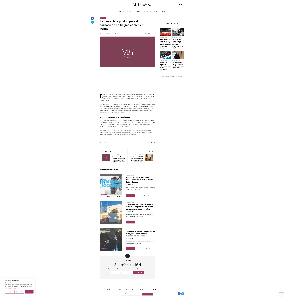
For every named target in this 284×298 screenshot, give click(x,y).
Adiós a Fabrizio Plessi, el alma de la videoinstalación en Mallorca (178, 65)
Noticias (129, 11)
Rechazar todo (19, 291)
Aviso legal (102, 289)
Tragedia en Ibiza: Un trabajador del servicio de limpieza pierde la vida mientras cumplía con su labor (140, 206)
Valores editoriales (124, 289)
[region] (19, 286)
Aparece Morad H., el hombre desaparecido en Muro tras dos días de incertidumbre (140, 180)
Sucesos (121, 11)
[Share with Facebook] (92, 18)
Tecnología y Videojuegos (150, 11)
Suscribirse (139, 272)
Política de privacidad (145, 289)
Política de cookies (112, 289)
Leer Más (130, 195)
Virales (162, 11)
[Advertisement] (127, 81)
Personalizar (9, 291)
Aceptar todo (29, 291)
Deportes (137, 11)
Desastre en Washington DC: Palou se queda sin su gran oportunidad (165, 66)
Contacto (155, 289)
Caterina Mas (114, 33)
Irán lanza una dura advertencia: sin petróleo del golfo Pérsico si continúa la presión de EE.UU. (165, 44)
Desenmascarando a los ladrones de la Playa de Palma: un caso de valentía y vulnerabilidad (140, 233)
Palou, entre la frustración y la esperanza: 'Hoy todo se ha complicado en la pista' (177, 44)
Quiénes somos (134, 289)
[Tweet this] (92, 22)
